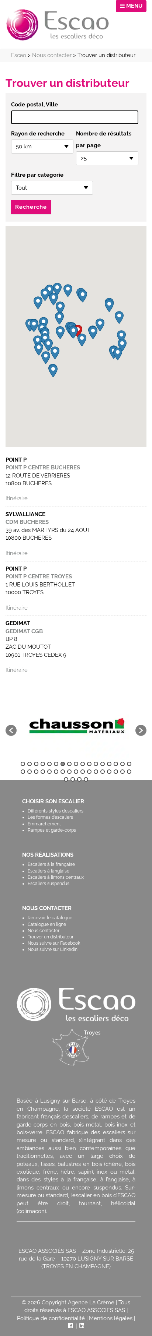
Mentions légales (110, 1318)
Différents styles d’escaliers (55, 811)
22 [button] (49, 771)
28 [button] (89, 771)
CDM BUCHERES (27, 522)
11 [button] (89, 764)
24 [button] (63, 771)
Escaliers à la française (51, 864)
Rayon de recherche (38, 133)
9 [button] (76, 764)
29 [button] (96, 771)
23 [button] (56, 771)
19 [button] (29, 771)
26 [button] (76, 771)
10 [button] (82, 764)
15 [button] (116, 764)
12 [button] (96, 764)
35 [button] (66, 779)
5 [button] (49, 764)
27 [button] (82, 771)
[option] (76, 727)
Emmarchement (44, 823)
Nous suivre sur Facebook (54, 943)
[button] (73, 332)
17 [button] (129, 764)
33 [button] (122, 771)
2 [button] (29, 764)
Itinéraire (17, 498)
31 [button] (109, 771)
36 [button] (72, 779)
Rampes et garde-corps (52, 830)
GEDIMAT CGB (24, 631)
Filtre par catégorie (37, 175)
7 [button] (63, 764)
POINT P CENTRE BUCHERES (43, 467)
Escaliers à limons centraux (56, 877)
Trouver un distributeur (50, 937)
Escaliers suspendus (48, 883)
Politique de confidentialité (51, 1318)
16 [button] (122, 764)
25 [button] (69, 771)
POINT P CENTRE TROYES (39, 576)
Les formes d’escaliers (50, 817)
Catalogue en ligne (47, 924)
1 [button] (23, 764)
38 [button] (86, 779)
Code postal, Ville (34, 104)
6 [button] (56, 764)
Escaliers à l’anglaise (48, 871)
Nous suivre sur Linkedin (52, 949)
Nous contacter (43, 930)
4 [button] (43, 764)
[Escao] (57, 24)
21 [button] (43, 771)
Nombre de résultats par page (103, 139)
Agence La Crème (91, 1302)
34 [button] (129, 771)
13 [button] (102, 764)
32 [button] (116, 771)
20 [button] (36, 771)
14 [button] (109, 764)
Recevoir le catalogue (50, 917)
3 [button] (36, 764)
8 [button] (69, 764)
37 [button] (79, 779)
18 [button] (23, 771)
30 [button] (102, 771)
